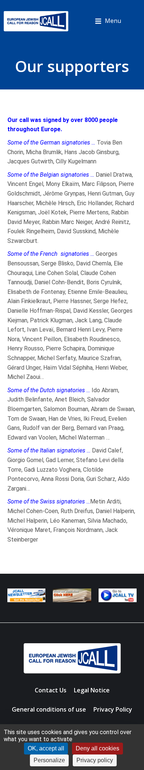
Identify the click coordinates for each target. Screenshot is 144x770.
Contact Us (50, 690)
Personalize (49, 760)
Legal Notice (92, 690)
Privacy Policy (112, 709)
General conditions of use (49, 709)
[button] (108, 21)
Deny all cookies (97, 748)
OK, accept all (46, 748)
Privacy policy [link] (94, 760)
